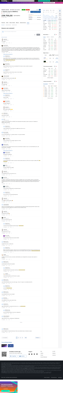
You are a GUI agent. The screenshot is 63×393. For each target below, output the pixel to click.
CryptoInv (6, 273)
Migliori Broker (46, 52)
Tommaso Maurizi (6, 204)
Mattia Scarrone (6, 241)
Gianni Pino (5, 177)
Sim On (6, 165)
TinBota (5, 217)
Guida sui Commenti (4, 37)
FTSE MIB (44, 20)
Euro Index (44, 29)
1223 (25, 337)
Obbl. (51, 10)
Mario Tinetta (7, 235)
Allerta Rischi (60, 377)
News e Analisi (12, 22)
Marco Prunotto (6, 132)
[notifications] (59, 0)
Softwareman (5, 113)
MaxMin (5, 254)
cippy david (5, 39)
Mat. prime (47, 10)
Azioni (53, 10)
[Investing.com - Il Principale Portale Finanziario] (5, 1)
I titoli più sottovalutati (47, 81)
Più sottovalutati (45, 83)
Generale (3, 22)
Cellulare (42, 353)
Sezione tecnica (23, 22)
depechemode (6, 45)
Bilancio (17, 22)
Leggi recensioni (56, 58)
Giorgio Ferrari (7, 126)
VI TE (4, 119)
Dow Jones (44, 26)
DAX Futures (45, 23)
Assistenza (54, 355)
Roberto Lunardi (6, 144)
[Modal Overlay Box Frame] (9, 387)
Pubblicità (53, 353)
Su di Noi (53, 351)
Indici (44, 10)
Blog (41, 351)
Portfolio (42, 355)
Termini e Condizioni (47, 377)
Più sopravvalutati (51, 83)
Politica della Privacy (54, 377)
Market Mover (45, 34)
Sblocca (38, 15)
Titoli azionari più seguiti (47, 66)
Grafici (7, 22)
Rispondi (4, 52)
